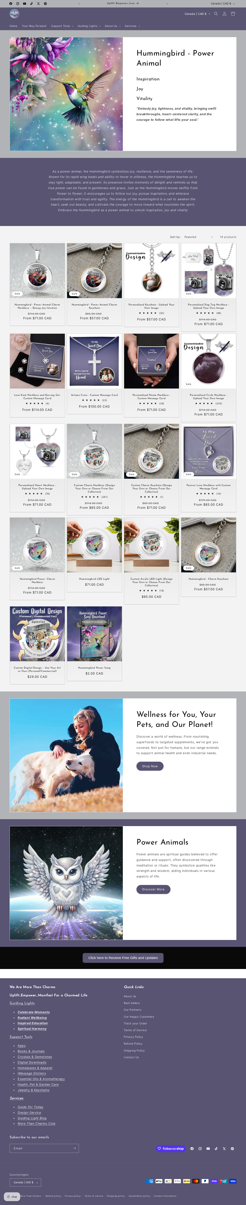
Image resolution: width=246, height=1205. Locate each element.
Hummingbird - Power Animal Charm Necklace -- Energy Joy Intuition (37, 306)
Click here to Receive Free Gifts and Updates (123, 958)
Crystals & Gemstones (35, 1057)
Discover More (153, 889)
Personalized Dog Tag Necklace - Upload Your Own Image (208, 306)
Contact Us (131, 1057)
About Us (130, 996)
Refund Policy (133, 1043)
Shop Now (150, 766)
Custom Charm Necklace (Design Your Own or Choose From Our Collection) (94, 488)
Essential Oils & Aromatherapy (41, 1079)
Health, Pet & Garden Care (38, 1085)
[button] (62, 26)
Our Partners (132, 1010)
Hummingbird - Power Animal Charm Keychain (94, 306)
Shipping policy (116, 1196)
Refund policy (53, 1196)
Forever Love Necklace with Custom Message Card (209, 487)
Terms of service (94, 1196)
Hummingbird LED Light (94, 579)
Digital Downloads (32, 1062)
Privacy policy (73, 1196)
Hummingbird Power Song (94, 668)
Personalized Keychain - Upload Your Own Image (152, 306)
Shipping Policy (134, 1050)
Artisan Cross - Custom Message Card (94, 395)
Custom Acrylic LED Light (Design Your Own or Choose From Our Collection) (151, 582)
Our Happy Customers (139, 1016)
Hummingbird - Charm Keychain (209, 579)
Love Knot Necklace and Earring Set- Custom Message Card (37, 397)
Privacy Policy (133, 1037)
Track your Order (135, 1023)
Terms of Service (135, 1030)
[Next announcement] (167, 3)
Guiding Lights (22, 1003)
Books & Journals (31, 1051)
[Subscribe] (74, 1148)
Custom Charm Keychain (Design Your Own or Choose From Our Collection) (151, 488)
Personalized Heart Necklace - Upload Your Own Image (37, 487)
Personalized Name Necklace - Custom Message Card (152, 397)
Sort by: (175, 236)
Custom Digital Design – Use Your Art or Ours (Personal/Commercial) (37, 669)
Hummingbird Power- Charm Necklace (37, 581)
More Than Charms (31, 1196)
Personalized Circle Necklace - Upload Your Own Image (208, 397)
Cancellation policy (139, 1196)
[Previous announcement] (79, 3)
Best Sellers (132, 1003)
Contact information (165, 1196)
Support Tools (21, 1037)
